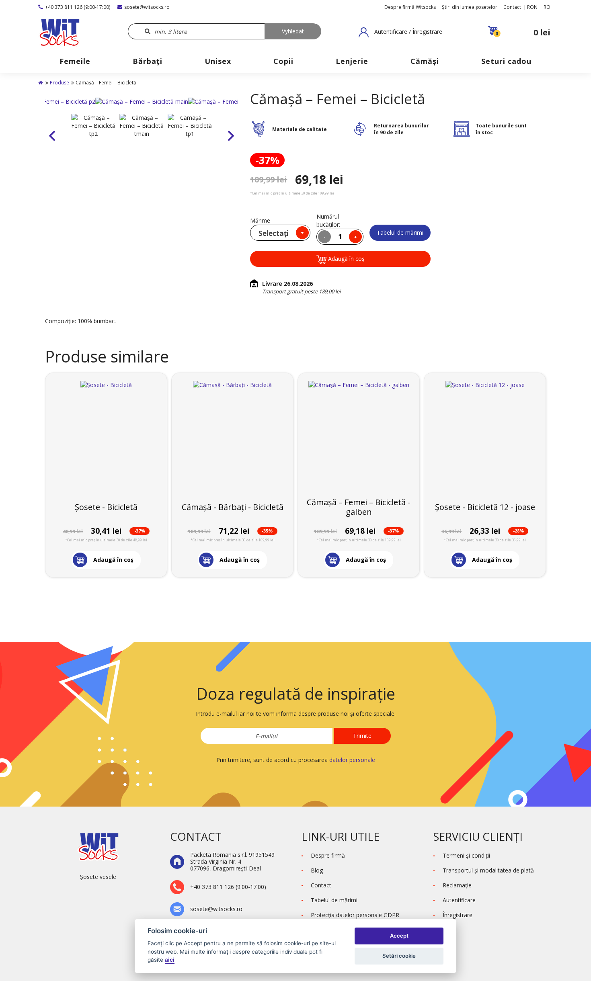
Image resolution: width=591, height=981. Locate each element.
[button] (400, 32)
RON (532, 7)
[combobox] (280, 233)
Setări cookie (399, 955)
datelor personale (352, 760)
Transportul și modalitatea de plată (488, 870)
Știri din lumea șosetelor (469, 7)
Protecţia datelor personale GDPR (355, 915)
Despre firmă (328, 855)
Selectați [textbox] (274, 233)
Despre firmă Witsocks (410, 7)
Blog (317, 870)
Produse (59, 82)
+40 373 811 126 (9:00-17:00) (77, 7)
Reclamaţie (457, 885)
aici (169, 959)
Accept (399, 935)
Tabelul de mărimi (400, 232)
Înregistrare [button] (457, 915)
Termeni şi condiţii (466, 855)
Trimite (362, 735)
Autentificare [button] (459, 900)
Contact (512, 7)
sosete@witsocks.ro (147, 7)
